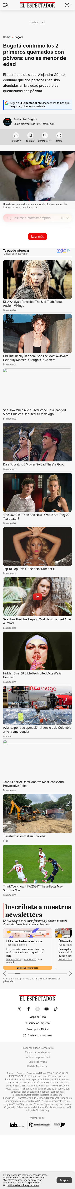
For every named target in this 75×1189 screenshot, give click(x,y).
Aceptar (64, 1180)
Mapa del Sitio (37, 1017)
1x (67, 245)
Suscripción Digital (37, 1029)
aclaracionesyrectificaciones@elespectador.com (37, 1095)
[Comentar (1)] (45, 135)
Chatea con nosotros (40, 1035)
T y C (36, 978)
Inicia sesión (13, 959)
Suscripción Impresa (37, 1023)
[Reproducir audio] (9, 240)
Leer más (37, 236)
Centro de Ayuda (37, 1062)
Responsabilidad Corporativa (38, 1048)
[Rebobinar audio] (55, 245)
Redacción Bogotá (25, 119)
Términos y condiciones (38, 1052)
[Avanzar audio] (61, 245)
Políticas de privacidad (37, 1057)
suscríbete (30, 959)
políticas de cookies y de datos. (23, 1185)
